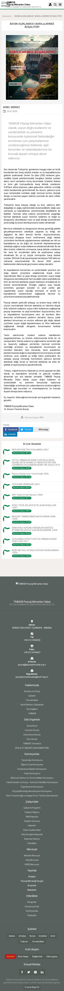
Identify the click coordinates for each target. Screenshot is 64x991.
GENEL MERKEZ (11, 107)
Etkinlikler (32, 843)
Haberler (32, 825)
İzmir (52, 936)
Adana (12, 936)
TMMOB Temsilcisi (32, 743)
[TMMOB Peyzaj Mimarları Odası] (32, 589)
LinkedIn (12, 434)
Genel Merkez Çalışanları (32, 704)
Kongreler (32, 902)
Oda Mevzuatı (32, 860)
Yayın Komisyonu (32, 773)
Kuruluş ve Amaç (32, 691)
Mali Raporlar (32, 816)
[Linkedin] (42, 972)
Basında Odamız (32, 839)
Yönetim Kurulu (32, 730)
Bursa (32, 936)
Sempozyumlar (32, 906)
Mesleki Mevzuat (32, 855)
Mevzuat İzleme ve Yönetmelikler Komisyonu (32, 778)
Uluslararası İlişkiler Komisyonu (32, 769)
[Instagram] (35, 972)
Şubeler (32, 696)
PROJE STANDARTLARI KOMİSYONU (32, 748)
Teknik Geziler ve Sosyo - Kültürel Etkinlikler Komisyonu (32, 782)
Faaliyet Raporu (32, 812)
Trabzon (24, 941)
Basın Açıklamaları (32, 830)
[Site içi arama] (55, 4)
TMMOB (32, 713)
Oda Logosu (52, 956)
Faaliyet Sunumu (32, 821)
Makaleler (32, 890)
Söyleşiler (32, 915)
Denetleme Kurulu (32, 734)
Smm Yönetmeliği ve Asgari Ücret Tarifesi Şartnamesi (32, 795)
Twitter (28, 429)
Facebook (12, 429)
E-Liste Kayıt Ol (32, 987)
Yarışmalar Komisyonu (32, 760)
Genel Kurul (32, 726)
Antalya (22, 936)
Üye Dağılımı (32, 709)
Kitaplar (32, 876)
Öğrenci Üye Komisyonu (32, 764)
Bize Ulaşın (23, 956)
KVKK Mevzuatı (32, 864)
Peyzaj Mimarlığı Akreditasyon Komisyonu (32, 791)
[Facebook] (22, 972)
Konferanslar (32, 911)
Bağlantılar (37, 956)
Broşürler (32, 885)
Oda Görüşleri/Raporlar (32, 834)
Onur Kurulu (32, 739)
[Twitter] (29, 972)
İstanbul (43, 936)
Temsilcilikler (32, 700)
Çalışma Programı (32, 808)
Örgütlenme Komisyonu (32, 787)
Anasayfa (6, 16)
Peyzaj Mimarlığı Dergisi (32, 881)
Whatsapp (43, 429)
